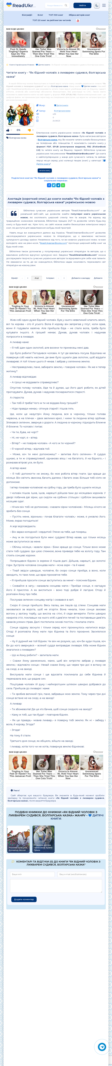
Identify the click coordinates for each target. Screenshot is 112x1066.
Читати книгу (44, 170)
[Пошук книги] (66, 5)
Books (24, 5)
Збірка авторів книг (79, 15)
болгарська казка (59, 86)
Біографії (27, 15)
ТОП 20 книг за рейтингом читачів (52, 20)
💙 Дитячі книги (88, 86)
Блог (40, 15)
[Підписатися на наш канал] (77, 21)
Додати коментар (24, 899)
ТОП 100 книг (56, 15)
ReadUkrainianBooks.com (53, 243)
